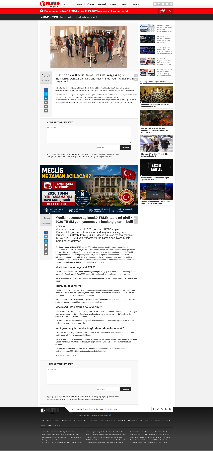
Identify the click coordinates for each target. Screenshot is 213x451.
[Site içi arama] (171, 4)
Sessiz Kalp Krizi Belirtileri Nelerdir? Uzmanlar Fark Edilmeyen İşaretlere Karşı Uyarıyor (149, 437)
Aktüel (85, 421)
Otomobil (131, 421)
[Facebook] (46, 90)
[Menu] (155, 4)
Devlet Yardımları (157, 421)
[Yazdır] (46, 106)
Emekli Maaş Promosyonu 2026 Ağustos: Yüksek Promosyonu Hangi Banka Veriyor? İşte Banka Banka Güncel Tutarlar (60, 432)
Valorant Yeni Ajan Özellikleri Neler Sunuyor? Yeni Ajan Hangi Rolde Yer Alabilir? (104, 434)
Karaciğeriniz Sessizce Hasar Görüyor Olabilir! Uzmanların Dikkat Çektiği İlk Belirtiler (60, 440)
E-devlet (77, 421)
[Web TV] (159, 4)
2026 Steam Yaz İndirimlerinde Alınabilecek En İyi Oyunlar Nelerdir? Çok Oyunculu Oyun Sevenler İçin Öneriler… (59, 434)
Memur (56, 421)
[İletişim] (167, 4)
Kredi (49, 421)
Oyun (86, 409)
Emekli (168, 421)
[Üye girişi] (166, 409)
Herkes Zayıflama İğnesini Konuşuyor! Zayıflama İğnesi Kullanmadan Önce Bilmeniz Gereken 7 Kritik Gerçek (103, 437)
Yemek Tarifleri (76, 409)
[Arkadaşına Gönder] (46, 102)
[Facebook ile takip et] (153, 409)
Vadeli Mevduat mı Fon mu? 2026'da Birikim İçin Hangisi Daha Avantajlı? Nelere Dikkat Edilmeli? (149, 434)
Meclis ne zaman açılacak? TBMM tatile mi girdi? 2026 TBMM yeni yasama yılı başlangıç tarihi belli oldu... (60, 437)
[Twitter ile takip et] (158, 409)
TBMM (68, 355)
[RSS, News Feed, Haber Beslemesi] (162, 409)
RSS (115, 409)
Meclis (73, 355)
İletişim (109, 409)
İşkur (146, 421)
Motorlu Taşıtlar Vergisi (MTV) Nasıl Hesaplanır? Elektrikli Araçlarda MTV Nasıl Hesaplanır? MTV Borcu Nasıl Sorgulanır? (104, 432)
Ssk (43, 421)
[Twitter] (46, 94)
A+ (135, 75)
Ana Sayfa (94, 409)
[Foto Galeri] (163, 4)
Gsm (102, 421)
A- (136, 79)
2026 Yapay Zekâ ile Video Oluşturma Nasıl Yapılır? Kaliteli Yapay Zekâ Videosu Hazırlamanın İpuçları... (147, 442)
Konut (140, 421)
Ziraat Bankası (66, 421)
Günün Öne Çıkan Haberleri (50, 425)
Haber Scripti (104, 415)
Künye (102, 409)
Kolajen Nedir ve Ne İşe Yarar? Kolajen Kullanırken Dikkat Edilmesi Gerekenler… (147, 432)
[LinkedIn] (46, 98)
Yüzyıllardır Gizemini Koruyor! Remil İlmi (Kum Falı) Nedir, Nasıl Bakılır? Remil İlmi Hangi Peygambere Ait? (103, 442)
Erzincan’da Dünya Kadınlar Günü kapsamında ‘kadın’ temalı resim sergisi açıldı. (94, 80)
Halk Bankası (111, 421)
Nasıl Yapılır (93, 421)
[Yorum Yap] (46, 110)
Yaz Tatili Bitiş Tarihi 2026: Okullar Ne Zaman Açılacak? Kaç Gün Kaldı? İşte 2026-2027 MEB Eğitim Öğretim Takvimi (61, 442)
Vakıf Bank (121, 421)
